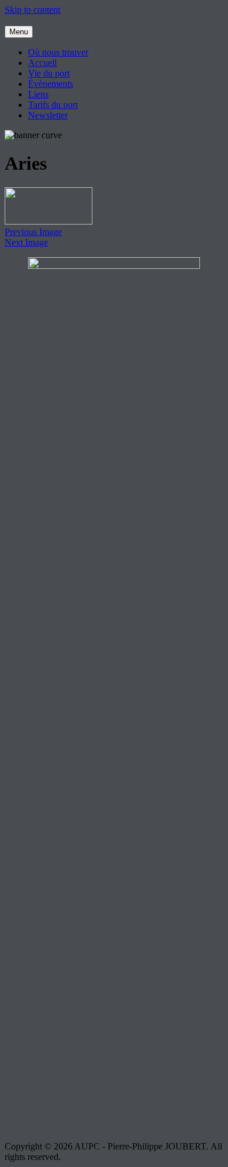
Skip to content (32, 10)
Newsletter (48, 115)
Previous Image (33, 232)
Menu (18, 31)
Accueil (42, 63)
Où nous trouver (58, 52)
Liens (38, 94)
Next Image (26, 242)
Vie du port (49, 73)
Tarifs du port (53, 105)
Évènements (50, 84)
